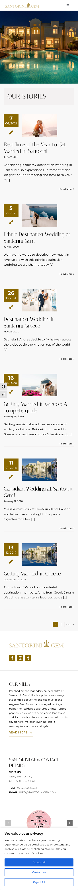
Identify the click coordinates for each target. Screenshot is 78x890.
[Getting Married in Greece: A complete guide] (39, 385)
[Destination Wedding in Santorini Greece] (39, 300)
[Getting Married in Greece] (39, 554)
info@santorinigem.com (37, 792)
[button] (8, 823)
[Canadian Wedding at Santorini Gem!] (39, 470)
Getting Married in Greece (32, 573)
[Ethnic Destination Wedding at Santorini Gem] (39, 215)
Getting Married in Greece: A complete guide (35, 407)
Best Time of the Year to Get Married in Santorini (35, 147)
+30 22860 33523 (26, 787)
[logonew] (22, 4)
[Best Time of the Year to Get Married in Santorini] (39, 125)
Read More (66, 189)
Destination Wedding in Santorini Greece (29, 322)
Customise (39, 872)
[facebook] (12, 658)
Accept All (39, 862)
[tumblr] (28, 658)
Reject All (39, 882)
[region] (39, 859)
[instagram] (20, 658)
